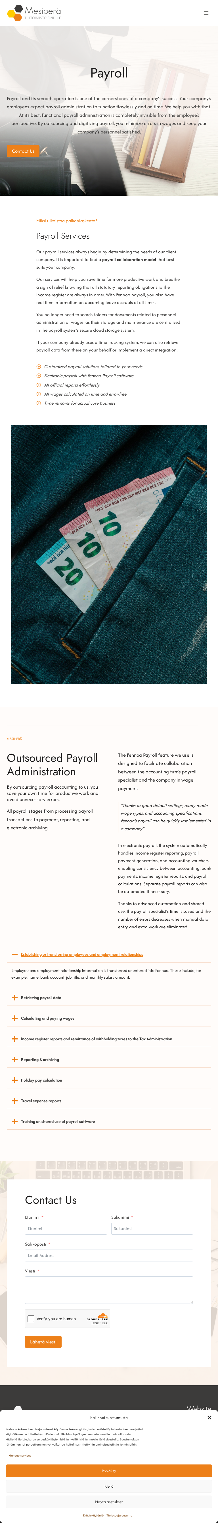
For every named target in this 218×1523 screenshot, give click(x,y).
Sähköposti (35, 1244)
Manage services (20, 1455)
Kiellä (109, 1486)
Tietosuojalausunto (119, 1515)
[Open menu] (206, 12)
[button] (209, 1417)
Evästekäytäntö (93, 1515)
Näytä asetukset (109, 1502)
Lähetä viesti (43, 1341)
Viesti (30, 1271)
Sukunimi (120, 1217)
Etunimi (32, 1217)
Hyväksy (109, 1471)
